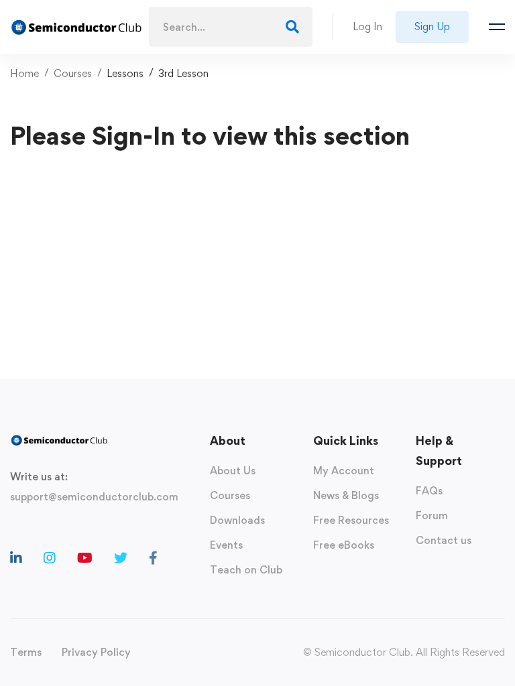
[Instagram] (49, 558)
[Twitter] (120, 558)
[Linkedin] (16, 558)
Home (24, 73)
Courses (73, 73)
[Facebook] (153, 558)
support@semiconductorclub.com (94, 496)
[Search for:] (231, 27)
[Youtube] (84, 558)
